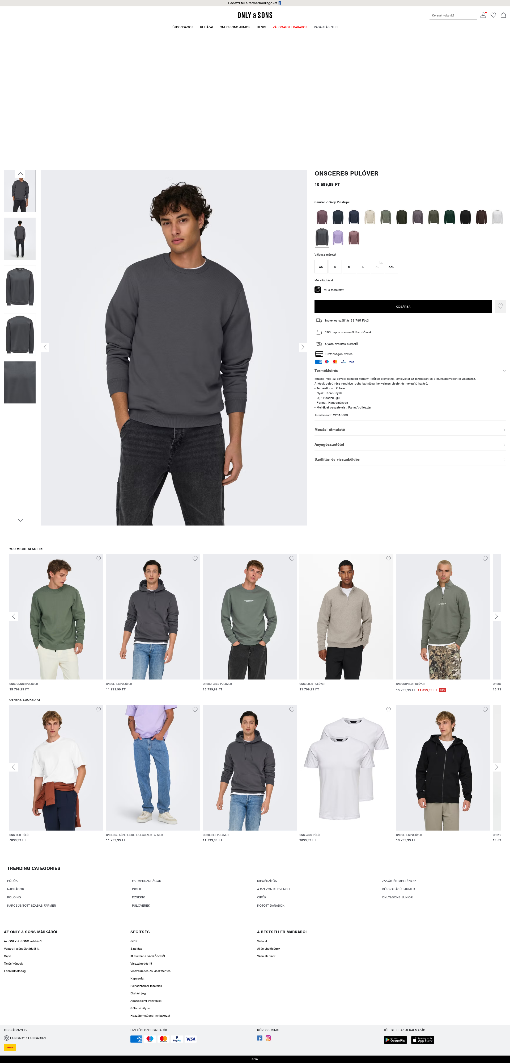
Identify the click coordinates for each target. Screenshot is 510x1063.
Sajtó (7, 956)
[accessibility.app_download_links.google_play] (397, 1040)
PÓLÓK (12, 881)
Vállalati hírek (266, 956)
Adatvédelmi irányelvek (146, 1001)
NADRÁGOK (15, 889)
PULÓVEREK (141, 905)
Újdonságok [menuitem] (183, 27)
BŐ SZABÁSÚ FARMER (398, 889)
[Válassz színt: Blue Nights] (354, 217)
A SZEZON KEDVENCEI (273, 889)
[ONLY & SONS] (255, 17)
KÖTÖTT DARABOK (270, 905)
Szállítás (136, 949)
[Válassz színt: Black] (465, 217)
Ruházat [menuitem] (206, 27)
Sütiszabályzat (140, 1008)
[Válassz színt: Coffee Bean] (481, 217)
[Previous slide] (13, 616)
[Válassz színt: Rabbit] (418, 217)
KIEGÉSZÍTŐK (267, 881)
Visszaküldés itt (141, 963)
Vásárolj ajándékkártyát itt (21, 949)
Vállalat (262, 941)
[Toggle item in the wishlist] (500, 306)
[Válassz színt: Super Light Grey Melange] (497, 217)
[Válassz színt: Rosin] (402, 217)
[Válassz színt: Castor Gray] (386, 217)
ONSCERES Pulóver (346, 173)
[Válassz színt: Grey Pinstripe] (322, 237)
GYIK (134, 941)
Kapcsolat (137, 978)
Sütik (255, 1059)
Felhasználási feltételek (146, 986)
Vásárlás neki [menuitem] (326, 27)
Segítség (140, 931)
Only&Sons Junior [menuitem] (235, 27)
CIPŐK (261, 897)
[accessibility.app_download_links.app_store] (424, 1040)
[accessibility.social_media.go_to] (259, 1039)
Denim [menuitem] (261, 27)
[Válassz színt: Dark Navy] (338, 217)
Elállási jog (138, 993)
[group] (56, 626)
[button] (321, 266)
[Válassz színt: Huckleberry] (322, 217)
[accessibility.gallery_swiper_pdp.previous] (20, 173)
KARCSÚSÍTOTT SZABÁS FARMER (31, 905)
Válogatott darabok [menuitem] (290, 27)
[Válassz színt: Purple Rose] (338, 237)
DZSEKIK (138, 897)
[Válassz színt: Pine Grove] (450, 217)
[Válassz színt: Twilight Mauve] (354, 237)
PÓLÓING (14, 897)
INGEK (136, 889)
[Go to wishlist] (493, 17)
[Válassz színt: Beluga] (434, 217)
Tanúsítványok (13, 963)
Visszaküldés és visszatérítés (150, 971)
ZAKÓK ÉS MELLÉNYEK (399, 881)
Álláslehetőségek (268, 949)
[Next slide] (496, 616)
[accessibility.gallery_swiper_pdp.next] (20, 520)
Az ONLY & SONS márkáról (31, 931)
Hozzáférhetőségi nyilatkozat (150, 1016)
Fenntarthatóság (15, 971)
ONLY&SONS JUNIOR (397, 897)
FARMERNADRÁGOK (146, 881)
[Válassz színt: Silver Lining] (370, 217)
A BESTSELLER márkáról (282, 931)
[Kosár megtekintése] (503, 15)
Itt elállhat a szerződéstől (147, 956)
